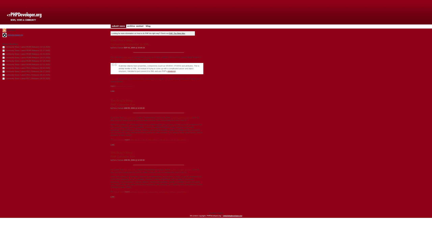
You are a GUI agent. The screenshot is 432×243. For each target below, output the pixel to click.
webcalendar (153, 140)
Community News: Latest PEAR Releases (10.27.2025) (27, 58)
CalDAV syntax (120, 60)
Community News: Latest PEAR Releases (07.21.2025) (27, 64)
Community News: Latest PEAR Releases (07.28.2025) (27, 61)
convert (130, 86)
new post (127, 57)
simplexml (171, 71)
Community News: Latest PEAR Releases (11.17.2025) (27, 50)
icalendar (119, 86)
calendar (133, 140)
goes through (121, 140)
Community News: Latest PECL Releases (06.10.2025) (27, 75)
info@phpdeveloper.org (232, 216)
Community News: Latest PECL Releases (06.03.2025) (27, 78)
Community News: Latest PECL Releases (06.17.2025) (27, 71)
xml (125, 86)
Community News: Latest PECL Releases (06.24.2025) (27, 68)
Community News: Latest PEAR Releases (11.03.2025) (27, 54)
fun (139, 140)
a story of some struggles (181, 118)
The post (114, 79)
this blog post (129, 118)
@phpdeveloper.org (15, 35)
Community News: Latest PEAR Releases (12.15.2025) (27, 47)
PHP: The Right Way (177, 33)
